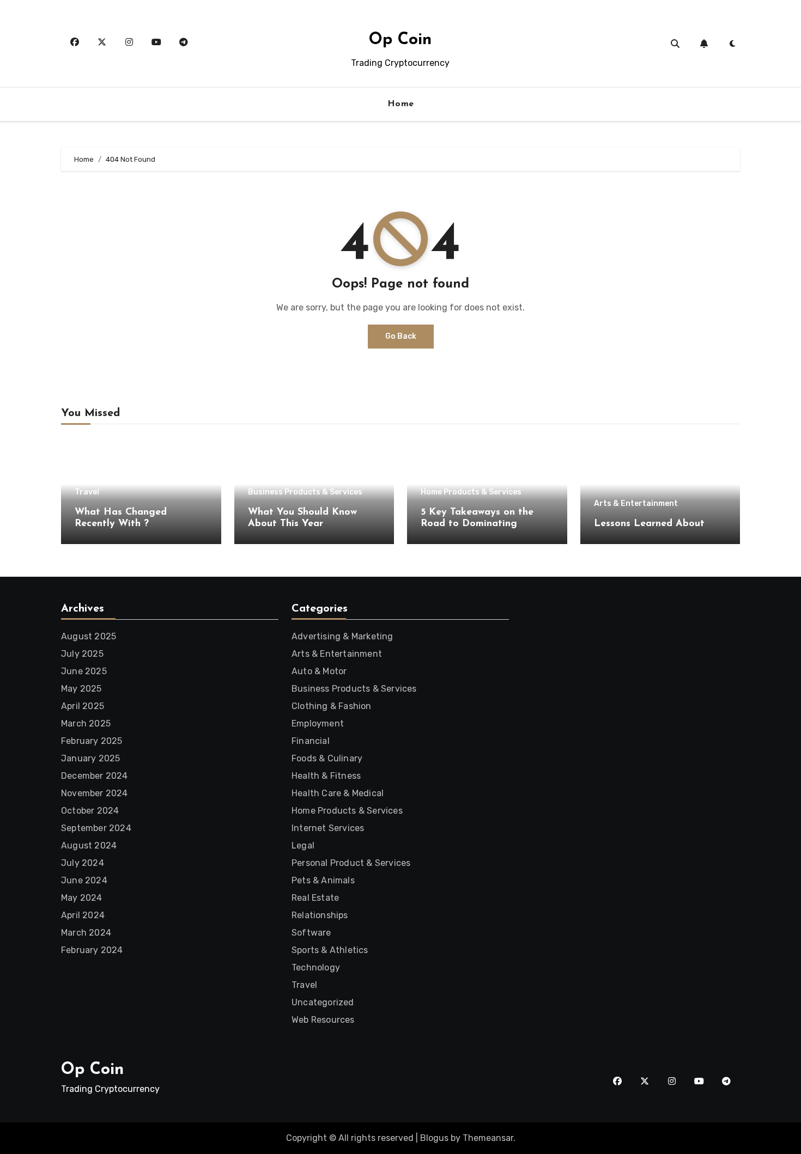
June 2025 (84, 671)
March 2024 (86, 932)
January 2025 (90, 758)
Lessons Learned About (649, 524)
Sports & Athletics (330, 950)
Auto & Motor (319, 671)
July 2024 (82, 863)
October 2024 (90, 810)
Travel (87, 492)
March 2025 (86, 723)
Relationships (320, 915)
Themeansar (488, 1138)
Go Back (400, 336)
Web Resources (323, 1020)
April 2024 (83, 915)
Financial (311, 741)
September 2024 (96, 828)
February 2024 (92, 950)
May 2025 (81, 688)
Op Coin (400, 40)
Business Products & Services (305, 492)
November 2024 (94, 793)
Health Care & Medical (338, 793)
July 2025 (82, 654)
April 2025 (82, 706)
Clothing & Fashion (332, 706)
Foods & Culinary (327, 758)
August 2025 (88, 636)
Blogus (434, 1138)
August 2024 (89, 845)
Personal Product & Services (351, 863)
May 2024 (81, 898)
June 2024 (84, 880)
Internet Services (328, 828)
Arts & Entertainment (636, 504)
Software (311, 932)
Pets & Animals (323, 880)
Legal (303, 845)
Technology (316, 967)
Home (400, 104)
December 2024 (94, 776)
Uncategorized (323, 1002)
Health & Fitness (326, 776)
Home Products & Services (471, 492)
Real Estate (315, 898)
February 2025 (92, 741)
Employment (318, 723)
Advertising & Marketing (342, 636)
